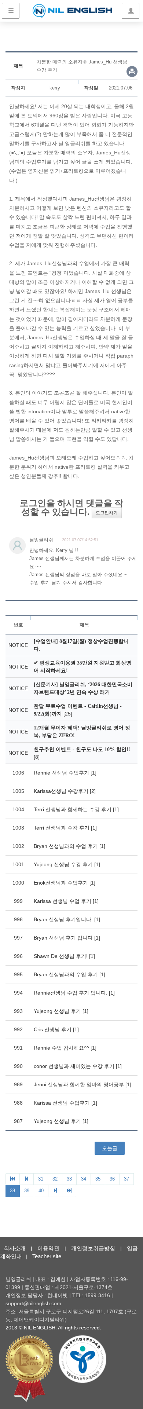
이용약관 (48, 1248)
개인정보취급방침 (93, 1248)
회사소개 (15, 1248)
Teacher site (46, 1256)
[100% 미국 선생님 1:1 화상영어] (72, 11)
